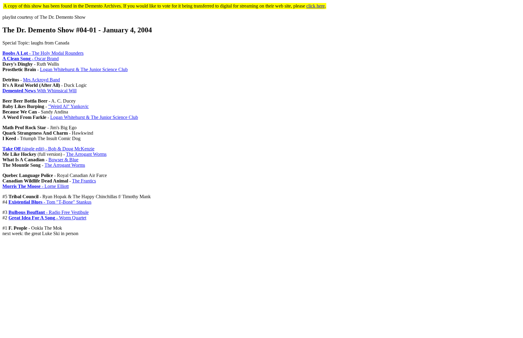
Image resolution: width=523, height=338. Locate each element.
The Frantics (84, 180)
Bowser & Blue (63, 159)
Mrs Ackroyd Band (41, 79)
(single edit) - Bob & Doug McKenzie (48, 148)
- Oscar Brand (30, 58)
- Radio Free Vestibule (48, 212)
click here (315, 5)
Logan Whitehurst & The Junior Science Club (84, 69)
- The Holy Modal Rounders (43, 53)
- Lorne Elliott (35, 186)
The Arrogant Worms (86, 154)
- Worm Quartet (47, 217)
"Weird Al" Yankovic (68, 106)
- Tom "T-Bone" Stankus (49, 202)
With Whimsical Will (39, 90)
